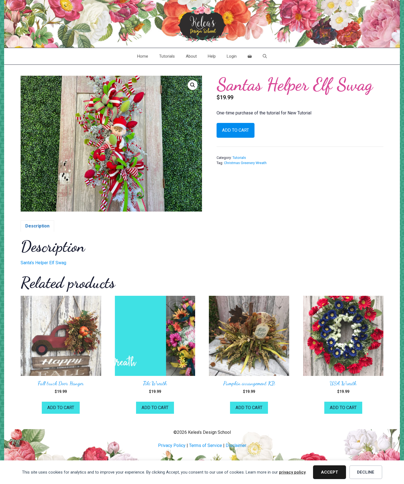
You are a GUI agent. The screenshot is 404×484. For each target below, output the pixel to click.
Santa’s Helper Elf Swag (43, 262)
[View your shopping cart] (249, 56)
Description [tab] (37, 226)
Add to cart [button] (60, 407)
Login (232, 56)
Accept (329, 472)
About (191, 56)
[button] (193, 85)
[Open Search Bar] (264, 56)
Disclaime (235, 445)
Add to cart (235, 130)
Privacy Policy (172, 445)
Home (142, 56)
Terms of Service (205, 445)
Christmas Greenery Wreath (245, 163)
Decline (365, 472)
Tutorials (167, 56)
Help (212, 56)
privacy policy (292, 472)
